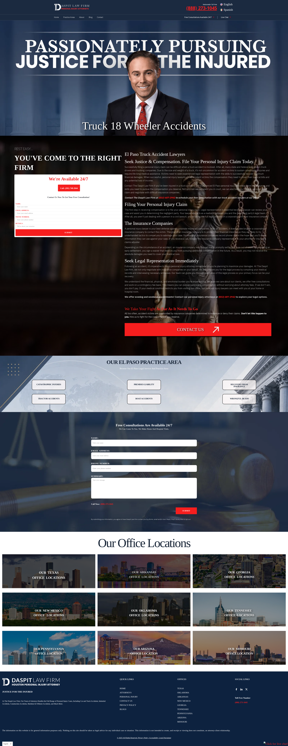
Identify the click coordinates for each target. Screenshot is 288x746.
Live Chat (224, 17)
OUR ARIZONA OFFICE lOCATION (144, 651)
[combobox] (7, 744)
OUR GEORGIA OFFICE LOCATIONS (239, 575)
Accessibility (153, 738)
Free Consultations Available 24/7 (198, 17)
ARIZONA (181, 717)
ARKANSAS (182, 697)
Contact (100, 17)
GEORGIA (181, 705)
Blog (90, 17)
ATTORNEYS (126, 692)
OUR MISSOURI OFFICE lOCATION (239, 651)
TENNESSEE (183, 709)
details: (19, 223)
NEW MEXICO (183, 701)
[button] (69, 17)
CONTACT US (126, 701)
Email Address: (22, 210)
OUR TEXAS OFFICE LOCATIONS (48, 575)
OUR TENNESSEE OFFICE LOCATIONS (239, 613)
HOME (123, 688)
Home (56, 17)
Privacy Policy (143, 738)
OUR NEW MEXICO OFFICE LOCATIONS (49, 613)
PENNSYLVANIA (184, 713)
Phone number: (22, 217)
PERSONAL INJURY (129, 697)
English (5, 744)
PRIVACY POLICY (128, 705)
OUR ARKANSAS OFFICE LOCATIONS (144, 575)
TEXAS (180, 688)
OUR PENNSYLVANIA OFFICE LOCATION (49, 651)
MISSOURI (182, 722)
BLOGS (123, 709)
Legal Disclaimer (165, 738)
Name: (18, 204)
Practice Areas (69, 17)
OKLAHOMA (183, 692)
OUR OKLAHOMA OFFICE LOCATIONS (144, 613)
